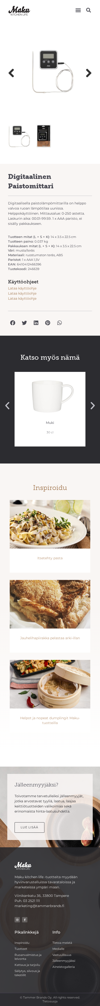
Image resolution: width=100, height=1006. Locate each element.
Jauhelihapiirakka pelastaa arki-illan (50, 638)
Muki (50, 422)
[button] (78, 10)
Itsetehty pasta (50, 558)
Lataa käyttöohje (22, 288)
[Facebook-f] (24, 919)
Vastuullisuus (61, 955)
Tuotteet (21, 949)
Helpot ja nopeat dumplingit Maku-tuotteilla (50, 720)
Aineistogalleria (63, 967)
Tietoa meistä (62, 943)
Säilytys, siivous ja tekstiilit (27, 973)
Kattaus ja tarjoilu (27, 965)
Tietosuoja (50, 1001)
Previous (13, 73)
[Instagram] (17, 919)
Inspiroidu (22, 943)
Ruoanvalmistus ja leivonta (28, 957)
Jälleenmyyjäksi (63, 960)
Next (87, 73)
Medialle (58, 949)
